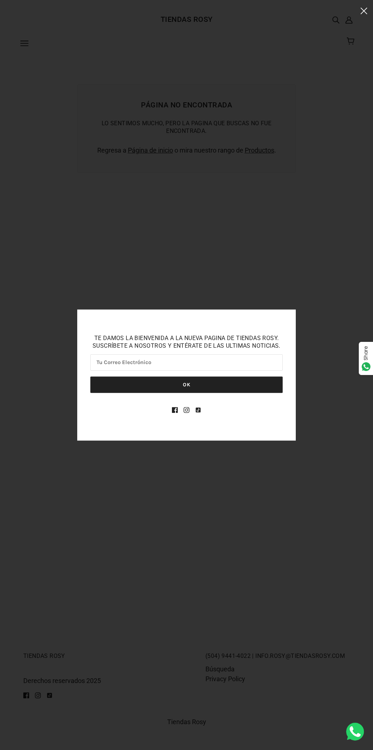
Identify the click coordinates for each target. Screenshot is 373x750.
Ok (187, 385)
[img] (175, 409)
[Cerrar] (364, 10)
